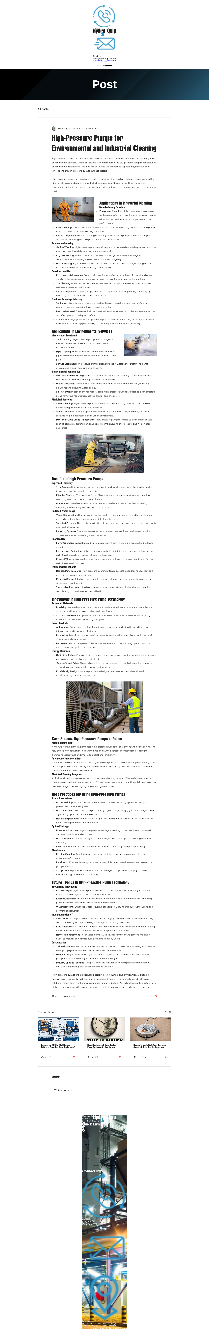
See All (168, 1012)
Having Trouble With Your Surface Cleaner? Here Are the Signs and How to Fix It (150, 1046)
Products (86, 1144)
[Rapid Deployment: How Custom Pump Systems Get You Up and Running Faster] (104, 1029)
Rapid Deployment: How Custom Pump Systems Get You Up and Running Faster (101, 1046)
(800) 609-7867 (89, 1224)
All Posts (43, 109)
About (86, 1137)
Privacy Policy (98, 1328)
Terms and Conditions (118, 1328)
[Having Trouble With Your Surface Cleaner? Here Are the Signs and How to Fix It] (150, 1029)
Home (85, 1130)
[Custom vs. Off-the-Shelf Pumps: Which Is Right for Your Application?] (58, 1029)
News (85, 1151)
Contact (86, 1158)
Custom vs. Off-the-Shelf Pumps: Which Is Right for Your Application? (58, 1046)
